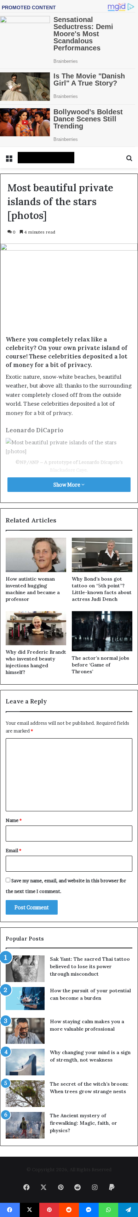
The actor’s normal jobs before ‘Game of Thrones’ (100, 665)
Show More (67, 485)
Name (14, 820)
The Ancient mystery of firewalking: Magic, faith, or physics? (83, 1123)
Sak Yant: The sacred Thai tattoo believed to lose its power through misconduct (90, 966)
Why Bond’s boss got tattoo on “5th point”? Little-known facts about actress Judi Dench (102, 589)
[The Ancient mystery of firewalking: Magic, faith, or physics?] (25, 1125)
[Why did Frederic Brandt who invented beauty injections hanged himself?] (36, 628)
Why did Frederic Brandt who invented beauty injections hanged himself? (36, 662)
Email (13, 850)
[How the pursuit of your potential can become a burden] (25, 1000)
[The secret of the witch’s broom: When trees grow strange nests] (25, 1093)
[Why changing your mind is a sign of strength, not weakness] (25, 1062)
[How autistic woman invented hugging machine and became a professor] (36, 555)
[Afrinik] (46, 157)
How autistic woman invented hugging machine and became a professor (33, 589)
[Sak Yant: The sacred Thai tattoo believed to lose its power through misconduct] (25, 968)
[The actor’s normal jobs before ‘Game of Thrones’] (102, 631)
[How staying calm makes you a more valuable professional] (25, 1031)
